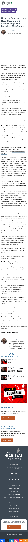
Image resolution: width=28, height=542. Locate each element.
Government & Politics (9, 9)
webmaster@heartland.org (14, 475)
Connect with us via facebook (9, 479)
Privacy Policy (14, 537)
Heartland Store (14, 491)
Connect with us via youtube (15, 479)
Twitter (13, 354)
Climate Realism (14, 505)
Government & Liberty (8, 11)
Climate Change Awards (14, 494)
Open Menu (25, 3)
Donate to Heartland (8, 417)
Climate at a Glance (14, 503)
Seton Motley (12, 31)
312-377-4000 (14, 473)
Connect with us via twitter (12, 479)
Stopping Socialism (14, 511)
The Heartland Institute (7, 3)
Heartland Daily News (14, 488)
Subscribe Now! (7, 440)
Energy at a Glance (14, 508)
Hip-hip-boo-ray (15, 213)
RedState (15, 332)
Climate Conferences (14, 500)
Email (10, 354)
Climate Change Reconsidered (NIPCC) (14, 497)
